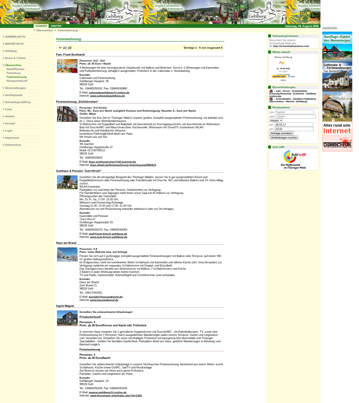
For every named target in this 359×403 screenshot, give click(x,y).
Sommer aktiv (15, 36)
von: (271, 112)
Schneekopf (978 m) (17, 102)
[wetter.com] (279, 77)
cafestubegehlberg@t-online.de (109, 92)
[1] (64, 47)
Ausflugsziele (13, 95)
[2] (69, 47)
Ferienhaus (14, 72)
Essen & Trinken (15, 57)
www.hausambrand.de (104, 299)
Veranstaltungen (15, 87)
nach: (272, 116)
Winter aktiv (14, 43)
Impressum (12, 137)
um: (271, 129)
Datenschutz (13, 144)
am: (271, 124)
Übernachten (44, 30)
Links (8, 109)
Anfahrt (10, 116)
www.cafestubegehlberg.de (107, 95)
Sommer (41, 25)
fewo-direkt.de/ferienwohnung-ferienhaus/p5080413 (123, 164)
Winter (56, 25)
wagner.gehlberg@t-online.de (108, 392)
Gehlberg (11, 50)
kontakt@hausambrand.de (106, 296)
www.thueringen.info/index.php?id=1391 (116, 395)
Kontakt (10, 123)
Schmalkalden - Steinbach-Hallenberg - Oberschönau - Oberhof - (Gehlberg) (293, 100)
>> (60, 47)
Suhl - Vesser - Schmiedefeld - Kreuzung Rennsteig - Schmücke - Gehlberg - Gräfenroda (293, 94)
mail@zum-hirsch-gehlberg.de (108, 233)
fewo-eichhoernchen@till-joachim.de (112, 161)
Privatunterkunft (17, 80)
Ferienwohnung (68, 30)
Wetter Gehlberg (283, 57)
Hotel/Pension (15, 69)
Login (9, 130)
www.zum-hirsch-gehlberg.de (108, 236)
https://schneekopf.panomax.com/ (291, 46)
